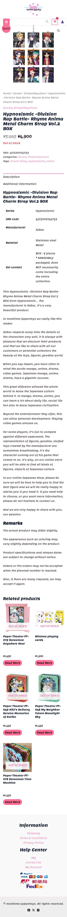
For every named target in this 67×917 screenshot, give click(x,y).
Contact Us (33, 862)
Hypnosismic (36, 161)
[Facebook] (28, 910)
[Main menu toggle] (6, 22)
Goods (17, 93)
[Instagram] (38, 910)
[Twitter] (33, 910)
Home (7, 93)
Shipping (33, 833)
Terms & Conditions (33, 837)
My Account (33, 867)
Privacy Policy (33, 842)
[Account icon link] (62, 21)
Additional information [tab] (19, 183)
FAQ (33, 857)
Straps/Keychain (35, 93)
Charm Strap (18, 161)
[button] (47, 22)
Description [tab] (11, 176)
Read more (12, 662)
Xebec (51, 161)
